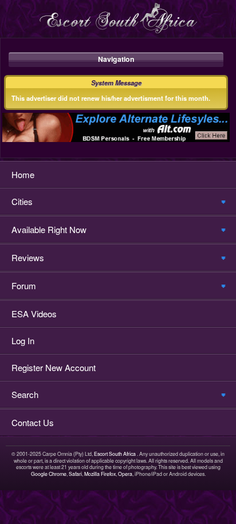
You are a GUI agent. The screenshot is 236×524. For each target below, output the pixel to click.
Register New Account (53, 367)
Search (24, 394)
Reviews (27, 257)
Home (22, 174)
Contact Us (32, 422)
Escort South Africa (115, 454)
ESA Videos (34, 314)
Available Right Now (48, 229)
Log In (22, 340)
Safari (75, 474)
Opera (125, 474)
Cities (22, 201)
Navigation (116, 59)
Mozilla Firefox (100, 474)
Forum (23, 285)
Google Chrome (48, 474)
